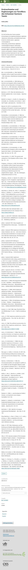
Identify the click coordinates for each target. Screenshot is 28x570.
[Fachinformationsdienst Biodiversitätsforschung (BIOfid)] (14, 556)
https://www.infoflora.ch (7, 212)
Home (2, 5)
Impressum (6, 534)
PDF (5, 473)
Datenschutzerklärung (8, 535)
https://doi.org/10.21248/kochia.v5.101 (11, 277)
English (4, 516)
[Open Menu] (1, 1)
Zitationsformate (6, 493)
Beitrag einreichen (8, 523)
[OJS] (5, 566)
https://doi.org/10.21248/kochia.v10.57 (16, 187)
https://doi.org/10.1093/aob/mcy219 (10, 205)
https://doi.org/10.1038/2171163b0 (10, 329)
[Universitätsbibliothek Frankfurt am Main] (5, 545)
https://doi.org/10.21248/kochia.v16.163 (14, 25)
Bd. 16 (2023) (14, 5)
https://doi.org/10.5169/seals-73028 (10, 468)
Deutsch (4, 514)
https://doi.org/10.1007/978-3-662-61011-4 (12, 381)
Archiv (7, 5)
